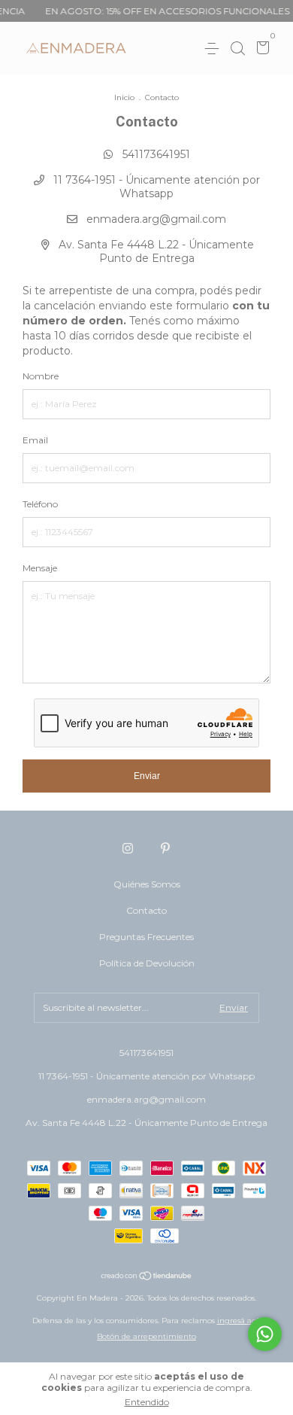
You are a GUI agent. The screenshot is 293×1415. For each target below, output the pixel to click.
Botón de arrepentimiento (146, 1336)
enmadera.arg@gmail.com (156, 219)
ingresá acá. (239, 1320)
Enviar (147, 776)
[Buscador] (237, 48)
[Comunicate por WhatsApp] (265, 1334)
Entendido (147, 1401)
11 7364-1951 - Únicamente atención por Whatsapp (155, 186)
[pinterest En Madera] (165, 848)
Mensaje (40, 568)
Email (35, 440)
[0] (260, 49)
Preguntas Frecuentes (146, 936)
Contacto (146, 910)
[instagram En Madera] (128, 848)
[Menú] (214, 48)
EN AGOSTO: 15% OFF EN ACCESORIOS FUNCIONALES (161, 11)
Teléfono (40, 504)
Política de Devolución (147, 963)
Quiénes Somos (146, 884)
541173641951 (154, 154)
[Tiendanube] (147, 1277)
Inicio (124, 97)
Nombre (41, 376)
